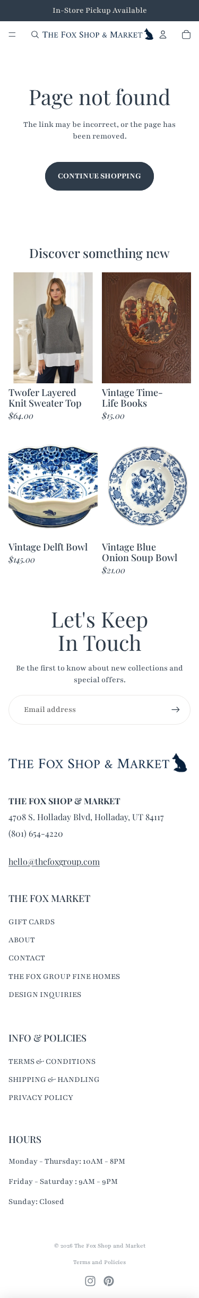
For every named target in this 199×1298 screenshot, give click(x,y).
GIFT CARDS (31, 922)
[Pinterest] (108, 1281)
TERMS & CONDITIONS (52, 1061)
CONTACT (26, 958)
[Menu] (12, 34)
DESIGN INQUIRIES (44, 995)
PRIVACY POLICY (40, 1098)
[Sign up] (176, 710)
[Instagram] (90, 1281)
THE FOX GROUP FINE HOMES (64, 977)
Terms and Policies (99, 1262)
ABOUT (21, 940)
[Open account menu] (163, 34)
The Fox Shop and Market (109, 1246)
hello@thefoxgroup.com (54, 861)
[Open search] (35, 34)
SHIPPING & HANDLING (54, 1079)
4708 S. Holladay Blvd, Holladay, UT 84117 (86, 816)
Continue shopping (99, 176)
